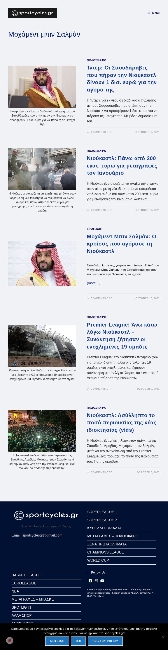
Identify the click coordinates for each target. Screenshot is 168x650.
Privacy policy (105, 641)
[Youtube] (102, 581)
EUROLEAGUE (24, 583)
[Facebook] (90, 581)
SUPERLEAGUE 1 (102, 512)
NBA (15, 591)
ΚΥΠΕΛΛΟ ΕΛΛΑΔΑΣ (104, 528)
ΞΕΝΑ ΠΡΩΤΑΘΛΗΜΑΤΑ (107, 544)
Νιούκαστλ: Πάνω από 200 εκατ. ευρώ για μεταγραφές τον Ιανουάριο (122, 165)
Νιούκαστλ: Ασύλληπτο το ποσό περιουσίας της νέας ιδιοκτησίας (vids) (121, 422)
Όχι (78, 641)
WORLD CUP (98, 560)
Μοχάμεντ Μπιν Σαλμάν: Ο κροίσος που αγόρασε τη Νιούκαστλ (121, 244)
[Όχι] (162, 637)
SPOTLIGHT (95, 228)
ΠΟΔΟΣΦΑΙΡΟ (96, 60)
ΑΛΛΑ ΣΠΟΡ (22, 615)
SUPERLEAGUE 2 (102, 520)
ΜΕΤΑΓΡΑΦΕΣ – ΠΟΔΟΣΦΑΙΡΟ (112, 536)
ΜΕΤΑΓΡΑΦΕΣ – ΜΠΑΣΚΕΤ (34, 599)
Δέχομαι (57, 641)
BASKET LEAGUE (26, 575)
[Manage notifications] (9, 640)
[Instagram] (96, 581)
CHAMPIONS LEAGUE (105, 552)
